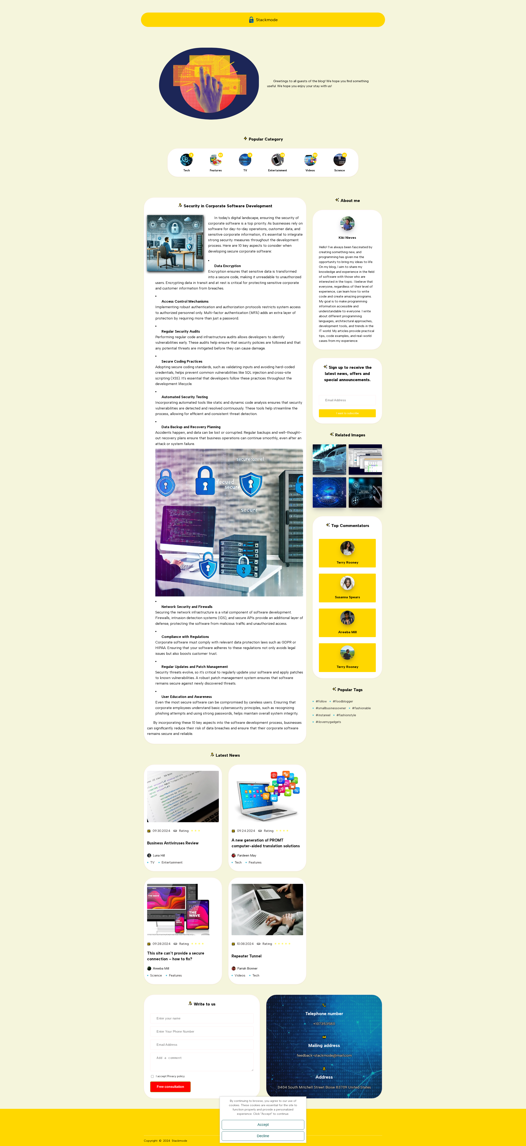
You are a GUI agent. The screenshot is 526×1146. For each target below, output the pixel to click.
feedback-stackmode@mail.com (324, 1055)
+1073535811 (324, 1023)
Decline (263, 1136)
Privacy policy (176, 1076)
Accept (263, 1125)
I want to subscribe (347, 413)
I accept (170, 1076)
